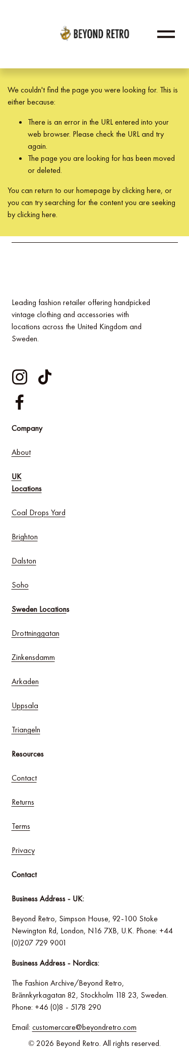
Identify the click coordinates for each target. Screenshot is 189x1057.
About (21, 452)
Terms (21, 826)
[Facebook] (20, 402)
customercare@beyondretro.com (84, 1027)
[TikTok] (45, 377)
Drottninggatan (35, 633)
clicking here (141, 190)
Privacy (23, 850)
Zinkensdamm (33, 657)
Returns (23, 802)
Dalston (24, 560)
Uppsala (25, 705)
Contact (24, 778)
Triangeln (26, 729)
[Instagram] (20, 377)
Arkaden (25, 681)
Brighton (25, 536)
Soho (20, 585)
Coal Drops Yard (39, 512)
